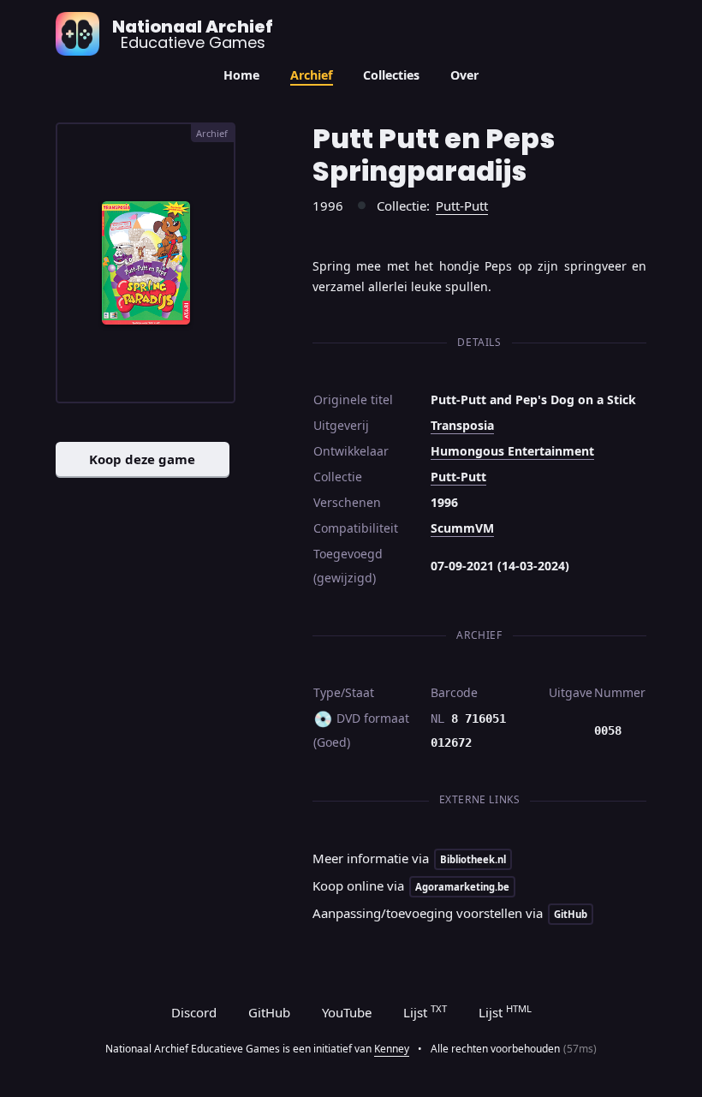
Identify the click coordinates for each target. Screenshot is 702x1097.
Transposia (462, 425)
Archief (311, 75)
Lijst (425, 1011)
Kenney (391, 1048)
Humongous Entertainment (512, 451)
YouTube (347, 1012)
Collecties (391, 75)
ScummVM (462, 528)
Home (241, 75)
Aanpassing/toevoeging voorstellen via (449, 912)
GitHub (269, 1012)
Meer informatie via (409, 858)
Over (464, 75)
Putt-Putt (462, 205)
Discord (194, 1012)
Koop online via (410, 885)
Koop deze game (142, 459)
